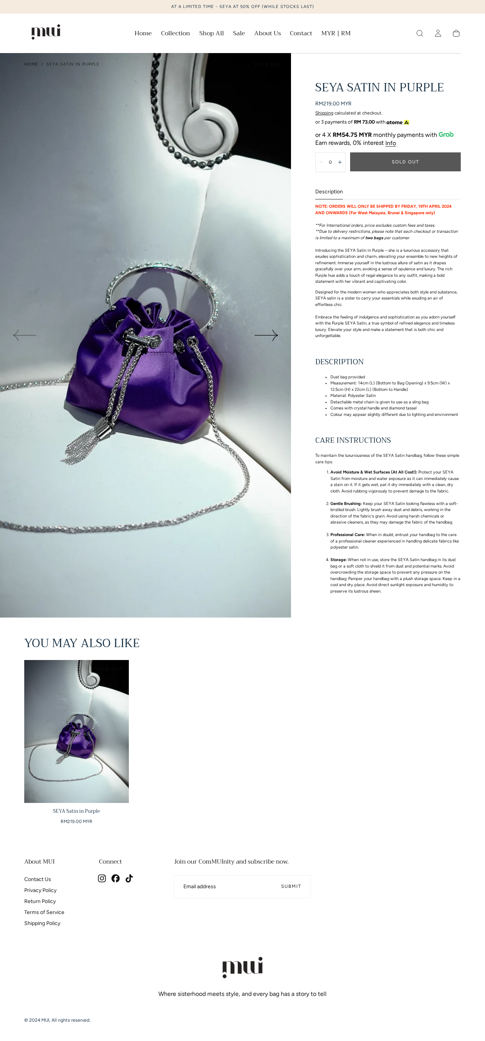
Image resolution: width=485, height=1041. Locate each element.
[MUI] (242, 969)
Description (329, 192)
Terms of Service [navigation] (44, 912)
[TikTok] (129, 878)
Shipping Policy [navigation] (42, 923)
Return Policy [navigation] (40, 901)
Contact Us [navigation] (37, 879)
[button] (336, 34)
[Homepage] (45, 33)
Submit (291, 886)
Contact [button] (301, 34)
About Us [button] (267, 34)
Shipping (324, 113)
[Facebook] (115, 878)
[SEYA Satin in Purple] (76, 731)
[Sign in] (438, 33)
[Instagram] (102, 878)
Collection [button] (175, 34)
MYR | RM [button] (336, 33)
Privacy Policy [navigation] (40, 890)
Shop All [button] (211, 34)
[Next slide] (267, 335)
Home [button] (143, 34)
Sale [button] (239, 34)
